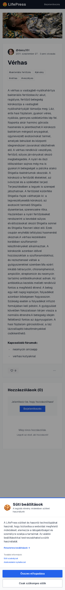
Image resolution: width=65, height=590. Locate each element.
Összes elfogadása (32, 573)
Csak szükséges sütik (32, 583)
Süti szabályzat (11, 558)
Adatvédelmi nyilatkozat (15, 562)
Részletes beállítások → (17, 548)
